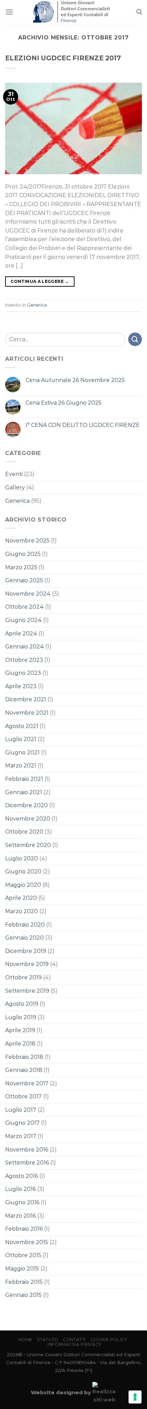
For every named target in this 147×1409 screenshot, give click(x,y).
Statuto (47, 1339)
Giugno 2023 (23, 673)
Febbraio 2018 (24, 1057)
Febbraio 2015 (24, 1282)
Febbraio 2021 (24, 779)
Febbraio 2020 (25, 924)
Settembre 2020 (28, 845)
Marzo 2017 (20, 1136)
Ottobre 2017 (23, 1096)
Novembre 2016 (26, 1149)
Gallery (15, 487)
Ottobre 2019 (23, 977)
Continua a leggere (40, 281)
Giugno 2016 (22, 1202)
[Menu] (9, 11)
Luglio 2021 (20, 739)
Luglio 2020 (21, 858)
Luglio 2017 (20, 1110)
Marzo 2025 (21, 567)
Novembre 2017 (27, 1083)
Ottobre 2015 (23, 1255)
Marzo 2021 (20, 765)
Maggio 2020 (23, 885)
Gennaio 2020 (24, 937)
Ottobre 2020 (24, 831)
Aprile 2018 (20, 1043)
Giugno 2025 (23, 554)
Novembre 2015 (26, 1242)
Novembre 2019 (27, 964)
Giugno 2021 (22, 752)
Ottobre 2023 (24, 660)
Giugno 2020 (23, 871)
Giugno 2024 (23, 620)
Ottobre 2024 (24, 607)
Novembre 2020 (27, 818)
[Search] (139, 12)
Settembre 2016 (27, 1162)
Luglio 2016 (20, 1189)
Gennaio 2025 (24, 580)
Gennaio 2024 (24, 646)
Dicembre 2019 (25, 951)
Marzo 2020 (21, 911)
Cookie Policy (109, 1339)
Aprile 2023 (21, 686)
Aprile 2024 (21, 633)
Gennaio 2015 (23, 1295)
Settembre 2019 (27, 991)
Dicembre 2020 (26, 805)
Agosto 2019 (21, 1004)
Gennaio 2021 (23, 792)
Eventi (14, 474)
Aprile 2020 (21, 898)
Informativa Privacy (74, 1344)
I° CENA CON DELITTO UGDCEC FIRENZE (83, 425)
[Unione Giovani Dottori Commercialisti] (74, 12)
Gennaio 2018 (23, 1070)
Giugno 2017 (22, 1123)
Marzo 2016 (20, 1216)
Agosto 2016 (21, 1176)
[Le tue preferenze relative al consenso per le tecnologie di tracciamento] (135, 1397)
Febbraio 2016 (24, 1229)
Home (25, 1339)
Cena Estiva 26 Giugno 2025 (64, 402)
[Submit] (135, 339)
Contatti (74, 1339)
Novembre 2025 (27, 540)
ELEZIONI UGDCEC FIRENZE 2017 (63, 58)
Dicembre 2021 (25, 699)
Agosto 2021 (21, 726)
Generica (37, 305)
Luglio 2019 (20, 1017)
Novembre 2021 (27, 712)
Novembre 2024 (28, 593)
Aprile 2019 (20, 1030)
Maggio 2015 (22, 1268)
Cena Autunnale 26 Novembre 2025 (75, 380)
